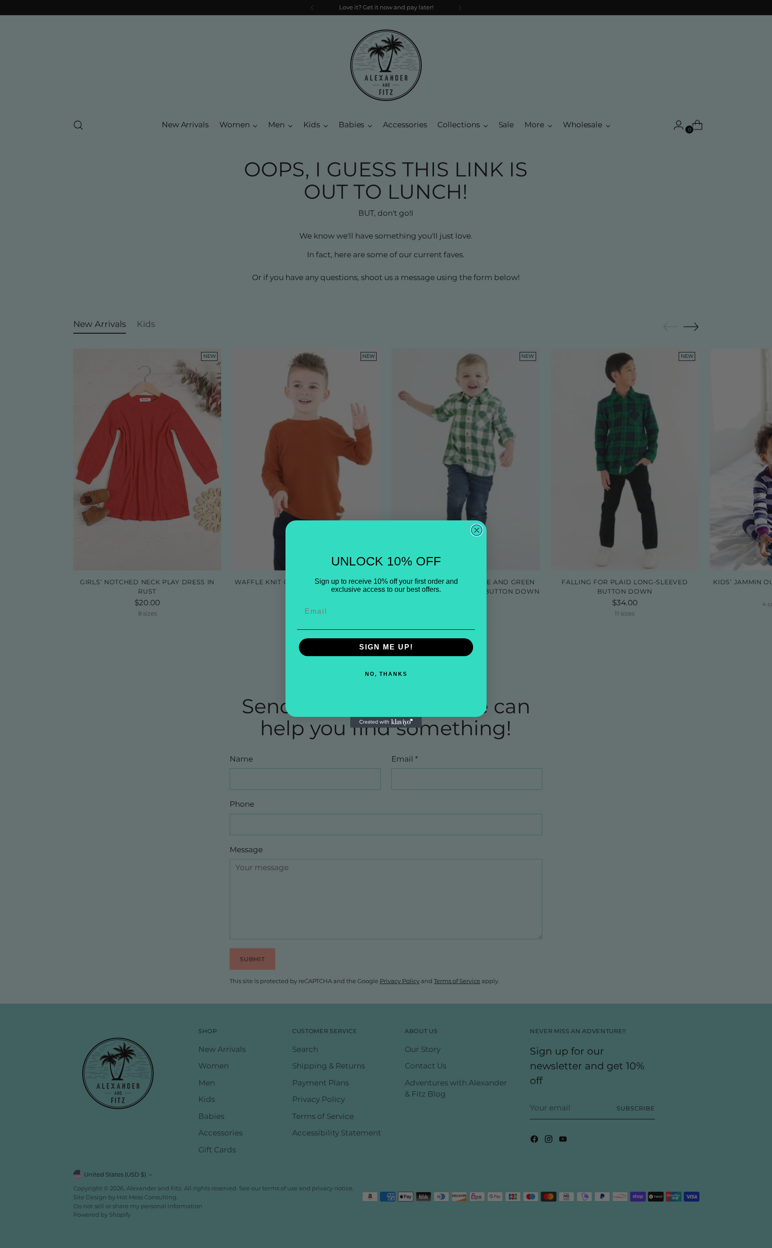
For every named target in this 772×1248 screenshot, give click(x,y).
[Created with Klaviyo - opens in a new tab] (386, 722)
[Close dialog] (476, 530)
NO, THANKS (386, 674)
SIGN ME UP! (386, 647)
